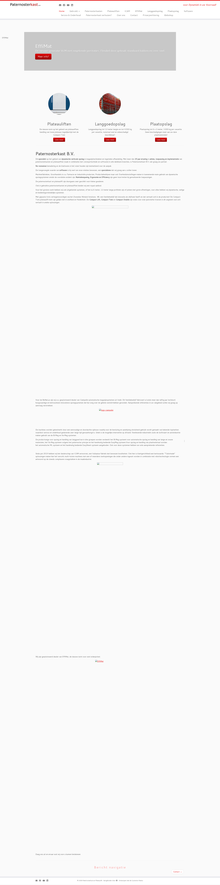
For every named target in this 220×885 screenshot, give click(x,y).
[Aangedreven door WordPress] (117, 880)
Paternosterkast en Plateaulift (92, 881)
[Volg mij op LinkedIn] (73, 5)
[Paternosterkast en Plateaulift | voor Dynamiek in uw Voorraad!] (25, 4)
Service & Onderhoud (71, 15)
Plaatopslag (173, 11)
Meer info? (43, 56)
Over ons (121, 15)
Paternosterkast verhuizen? (99, 15)
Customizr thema (137, 881)
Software (188, 11)
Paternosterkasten (93, 11)
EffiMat (138, 11)
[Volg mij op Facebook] (65, 5)
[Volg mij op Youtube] (69, 5)
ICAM (127, 11)
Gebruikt (74, 11)
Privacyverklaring (151, 15)
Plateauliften (113, 11)
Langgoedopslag (155, 11)
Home (61, 11)
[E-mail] (61, 5)
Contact (134, 15)
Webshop (168, 15)
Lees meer (59, 139)
